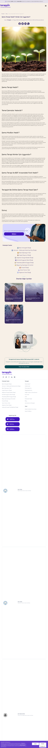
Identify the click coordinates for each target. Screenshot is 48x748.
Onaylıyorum (42, 746)
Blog (6, 13)
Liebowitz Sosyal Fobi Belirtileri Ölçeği (10, 407)
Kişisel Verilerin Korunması (30, 409)
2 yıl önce (28, 285)
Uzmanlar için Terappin (30, 403)
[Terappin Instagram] (3, 377)
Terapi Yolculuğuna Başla (24, 366)
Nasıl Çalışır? (27, 384)
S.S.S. (26, 396)
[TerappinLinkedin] (11, 377)
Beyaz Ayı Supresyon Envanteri (8, 398)
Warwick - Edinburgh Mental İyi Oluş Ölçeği (11, 386)
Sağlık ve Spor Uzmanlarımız (31, 392)
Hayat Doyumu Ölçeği (7, 390)
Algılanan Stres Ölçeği (6, 405)
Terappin (3, 13)
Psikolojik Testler (28, 398)
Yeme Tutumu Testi (6, 403)
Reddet (42, 743)
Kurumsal (27, 394)
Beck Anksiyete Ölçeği (6, 384)
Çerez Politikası (28, 411)
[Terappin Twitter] (6, 377)
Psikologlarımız (28, 388)
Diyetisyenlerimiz (28, 390)
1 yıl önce (8, 285)
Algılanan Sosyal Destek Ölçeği (8, 392)
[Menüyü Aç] (46, 6)
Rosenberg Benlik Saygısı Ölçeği (9, 396)
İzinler (35, 743)
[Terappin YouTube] (14, 377)
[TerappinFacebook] (9, 377)
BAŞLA (14, 234)
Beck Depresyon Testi (6, 388)
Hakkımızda (27, 386)
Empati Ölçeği (5, 400)
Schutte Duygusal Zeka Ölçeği (8, 394)
